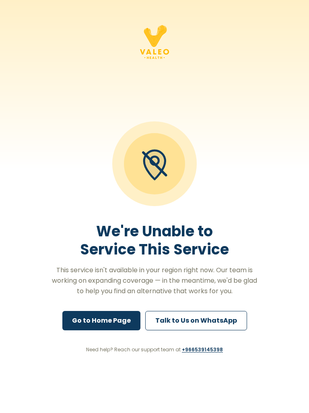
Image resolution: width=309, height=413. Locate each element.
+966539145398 (202, 349)
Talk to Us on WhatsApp (196, 320)
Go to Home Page (101, 320)
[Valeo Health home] (154, 42)
